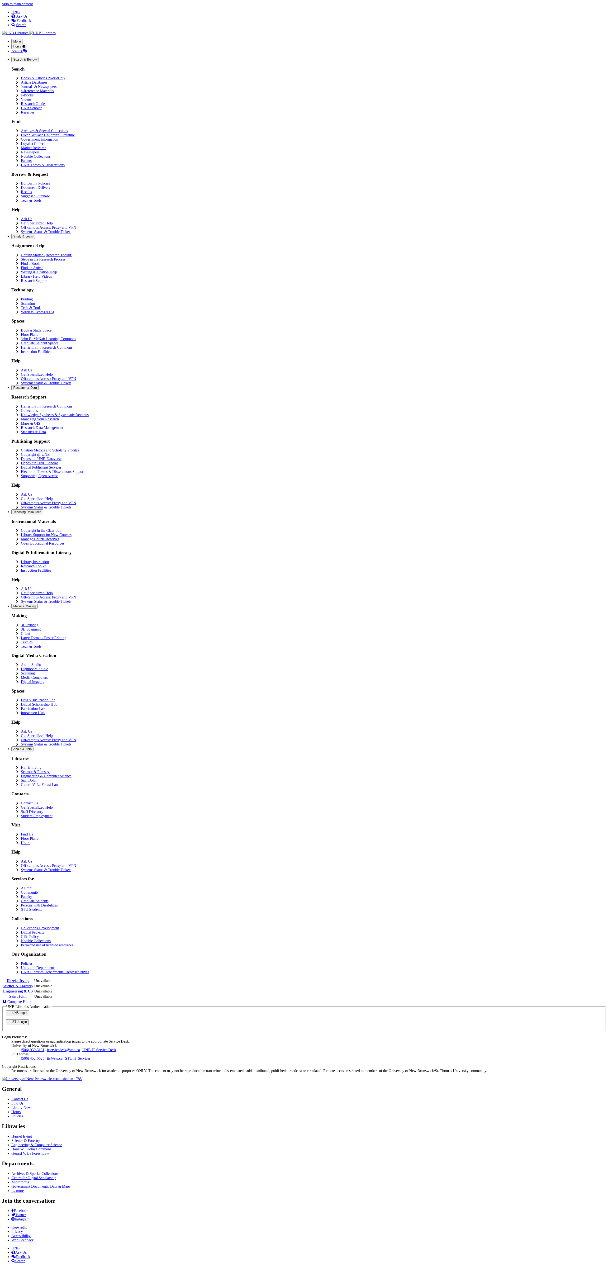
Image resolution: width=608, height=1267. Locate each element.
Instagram (22, 1219)
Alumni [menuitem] (26, 888)
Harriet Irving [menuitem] (31, 767)
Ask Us (22, 16)
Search (21, 25)
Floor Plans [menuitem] (29, 334)
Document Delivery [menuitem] (36, 187)
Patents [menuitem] (26, 161)
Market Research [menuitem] (33, 148)
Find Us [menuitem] (27, 834)
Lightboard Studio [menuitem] (34, 669)
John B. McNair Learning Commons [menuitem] (48, 339)
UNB (15, 12)
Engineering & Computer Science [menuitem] (46, 776)
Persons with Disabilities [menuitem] (39, 905)
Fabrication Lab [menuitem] (33, 709)
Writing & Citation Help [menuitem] (39, 272)
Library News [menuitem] (21, 1108)
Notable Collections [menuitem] (36, 156)
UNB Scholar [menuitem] (31, 108)
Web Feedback (22, 1240)
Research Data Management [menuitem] (42, 428)
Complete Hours (19, 1002)
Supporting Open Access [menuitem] (39, 476)
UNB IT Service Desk (99, 1050)
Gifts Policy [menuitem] (30, 937)
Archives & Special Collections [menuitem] (44, 131)
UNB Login (19, 1013)
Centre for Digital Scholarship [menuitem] (33, 1178)
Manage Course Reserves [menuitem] (40, 539)
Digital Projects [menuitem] (32, 932)
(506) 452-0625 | (34, 1058)
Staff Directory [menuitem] (32, 812)
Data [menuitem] (25, 387)
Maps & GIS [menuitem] (30, 423)
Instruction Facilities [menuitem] (36, 352)
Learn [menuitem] (23, 236)
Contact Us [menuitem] (29, 803)
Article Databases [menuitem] (34, 82)
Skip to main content (17, 4)
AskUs (17, 51)
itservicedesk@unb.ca (63, 1050)
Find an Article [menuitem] (32, 268)
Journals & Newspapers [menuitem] (39, 87)
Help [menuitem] (22, 749)
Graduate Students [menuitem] (34, 901)
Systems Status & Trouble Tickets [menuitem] (46, 232)
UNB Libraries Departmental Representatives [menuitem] (55, 972)
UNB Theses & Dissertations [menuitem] (43, 165)
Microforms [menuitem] (20, 1182)
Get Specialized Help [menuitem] (37, 223)
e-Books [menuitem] (27, 95)
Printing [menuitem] (27, 299)
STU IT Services (77, 1058)
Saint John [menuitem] (29, 780)
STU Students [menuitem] (31, 909)
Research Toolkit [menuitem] (33, 566)
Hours (17, 46)
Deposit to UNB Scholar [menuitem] (39, 463)
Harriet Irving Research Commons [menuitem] (46, 347)
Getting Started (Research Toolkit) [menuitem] (46, 255)
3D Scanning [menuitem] (31, 629)
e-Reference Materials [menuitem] (37, 91)
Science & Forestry (18, 986)
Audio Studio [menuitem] (31, 665)
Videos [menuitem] (26, 99)
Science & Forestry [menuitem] (35, 772)
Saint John (18, 996)
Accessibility (21, 1236)
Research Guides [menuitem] (33, 104)
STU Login (19, 1022)
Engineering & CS (18, 991)
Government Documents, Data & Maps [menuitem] (40, 1186)
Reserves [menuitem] (27, 112)
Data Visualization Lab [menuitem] (38, 700)
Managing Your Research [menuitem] (40, 419)
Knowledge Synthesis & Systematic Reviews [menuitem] (55, 415)
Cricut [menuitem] (25, 633)
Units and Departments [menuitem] (38, 968)
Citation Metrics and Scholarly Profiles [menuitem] (50, 450)
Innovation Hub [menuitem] (33, 713)
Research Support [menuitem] (34, 281)
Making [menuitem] (24, 606)
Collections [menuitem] (29, 410)
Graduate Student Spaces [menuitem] (39, 343)
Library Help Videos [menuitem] (36, 276)
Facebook (21, 1211)
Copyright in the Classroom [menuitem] (41, 530)
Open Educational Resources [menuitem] (42, 543)
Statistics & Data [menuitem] (33, 432)
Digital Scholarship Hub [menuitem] (39, 704)
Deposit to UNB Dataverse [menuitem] (41, 459)
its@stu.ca (54, 1058)
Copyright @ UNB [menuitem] (35, 454)
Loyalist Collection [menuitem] (35, 144)
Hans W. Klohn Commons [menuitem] (31, 1149)
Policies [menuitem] (27, 963)
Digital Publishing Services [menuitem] (41, 467)
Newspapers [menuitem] (30, 152)
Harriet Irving (18, 981)
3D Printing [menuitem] (29, 625)
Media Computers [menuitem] (34, 677)
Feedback (24, 21)
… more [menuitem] (17, 1191)
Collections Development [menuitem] (40, 928)
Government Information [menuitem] (39, 139)
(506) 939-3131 (32, 1050)
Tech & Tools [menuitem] (31, 200)
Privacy (17, 1231)
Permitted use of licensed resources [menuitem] (47, 945)
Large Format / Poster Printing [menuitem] (43, 638)
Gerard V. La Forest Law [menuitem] (40, 785)
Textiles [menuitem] (27, 642)
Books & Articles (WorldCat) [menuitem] (43, 78)
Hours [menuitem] (25, 843)
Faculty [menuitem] (26, 897)
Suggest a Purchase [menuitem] (35, 196)
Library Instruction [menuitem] (35, 562)
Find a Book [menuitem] (30, 263)
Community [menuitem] (30, 892)
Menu (17, 41)
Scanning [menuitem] (28, 303)
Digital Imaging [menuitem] (32, 682)
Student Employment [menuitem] (36, 816)
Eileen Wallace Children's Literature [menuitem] (48, 135)
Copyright (19, 1227)
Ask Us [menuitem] (26, 219)
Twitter (20, 1215)
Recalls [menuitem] (26, 192)
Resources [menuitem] (27, 512)
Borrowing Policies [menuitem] (35, 183)
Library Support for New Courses (46, 535)
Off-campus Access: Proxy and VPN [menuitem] (48, 227)
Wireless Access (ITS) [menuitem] (37, 312)
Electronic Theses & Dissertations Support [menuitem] (52, 472)
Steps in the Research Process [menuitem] (43, 259)
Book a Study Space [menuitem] (36, 330)
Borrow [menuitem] (25, 59)
